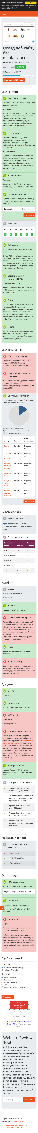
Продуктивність (10, 977)
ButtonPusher (19, 1121)
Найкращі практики (11, 982)
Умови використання (14, 1128)
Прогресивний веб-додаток (14, 987)
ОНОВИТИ (20, 67)
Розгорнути (29, 215)
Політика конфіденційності (16, 1125)
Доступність (8, 980)
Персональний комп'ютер (13, 968)
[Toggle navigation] (4, 14)
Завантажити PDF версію (14, 80)
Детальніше (14, 8)
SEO (5, 985)
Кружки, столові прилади (7, 493)
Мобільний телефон (11, 970)
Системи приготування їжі (7, 465)
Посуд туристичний (7, 483)
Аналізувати (7, 997)
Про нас (7, 446)
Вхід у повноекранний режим (19, 1005)
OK (31, 3)
